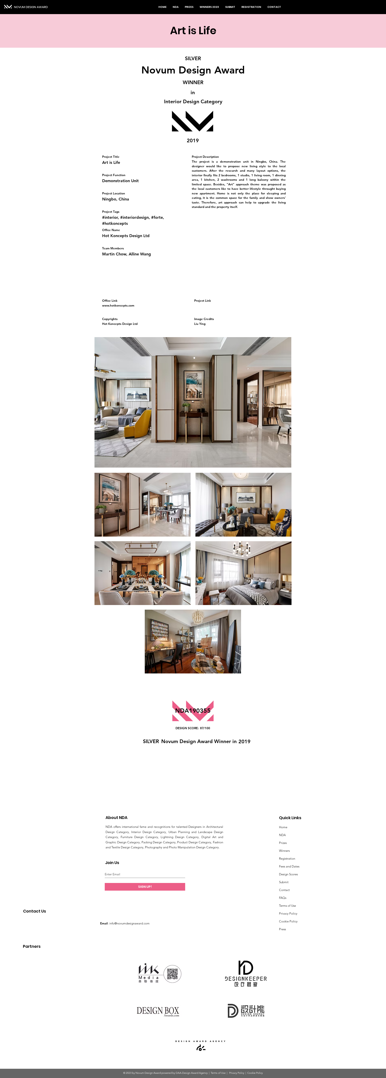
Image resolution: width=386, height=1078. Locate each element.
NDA (282, 835)
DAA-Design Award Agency (192, 1072)
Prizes (283, 843)
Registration (287, 858)
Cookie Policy (288, 921)
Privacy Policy (288, 913)
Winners (284, 851)
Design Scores (288, 874)
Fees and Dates (289, 866)
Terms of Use (287, 906)
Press (282, 929)
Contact (284, 890)
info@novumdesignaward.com (129, 923)
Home (283, 827)
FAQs (282, 898)
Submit (283, 882)
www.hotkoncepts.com (118, 305)
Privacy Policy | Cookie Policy (246, 1072)
